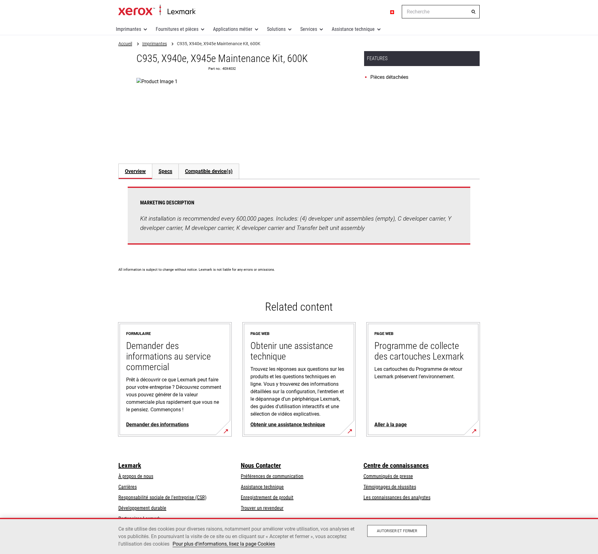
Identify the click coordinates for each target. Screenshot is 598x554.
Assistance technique (353, 29)
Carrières (127, 487)
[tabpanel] (299, 219)
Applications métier (232, 29)
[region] (299, 536)
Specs (165, 171)
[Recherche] (473, 11)
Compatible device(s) (209, 171)
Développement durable (142, 508)
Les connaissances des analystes (396, 497)
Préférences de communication (272, 476)
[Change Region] (392, 12)
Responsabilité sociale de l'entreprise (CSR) (162, 497)
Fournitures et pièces (177, 29)
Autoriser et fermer (397, 531)
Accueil (156, 10)
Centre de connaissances (396, 465)
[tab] (135, 171)
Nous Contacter (261, 465)
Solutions (276, 29)
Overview (135, 171)
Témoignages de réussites (389, 487)
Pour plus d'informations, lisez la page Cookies (224, 544)
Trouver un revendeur (262, 508)
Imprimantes (128, 29)
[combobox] (441, 11)
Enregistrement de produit (267, 497)
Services (308, 29)
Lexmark (129, 465)
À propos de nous (135, 476)
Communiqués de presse (388, 476)
